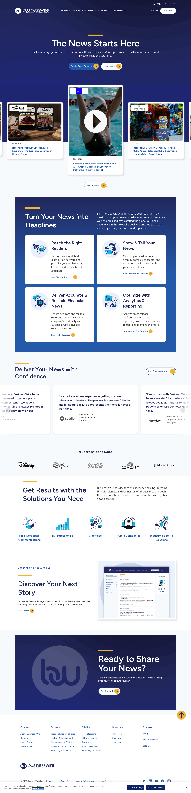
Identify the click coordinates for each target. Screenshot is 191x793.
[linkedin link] (150, 781)
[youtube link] (156, 781)
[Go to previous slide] (8, 410)
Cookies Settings (136, 787)
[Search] (154, 4)
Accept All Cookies (156, 787)
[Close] (186, 788)
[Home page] (32, 11)
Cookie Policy (38, 789)
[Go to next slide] (182, 410)
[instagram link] (169, 781)
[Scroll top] (181, 715)
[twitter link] (144, 781)
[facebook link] (162, 781)
